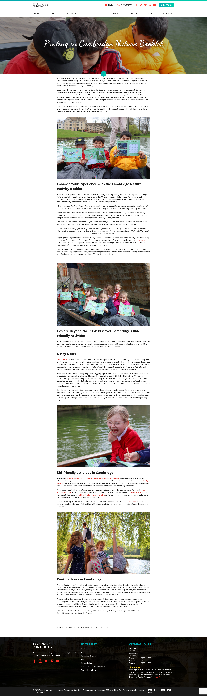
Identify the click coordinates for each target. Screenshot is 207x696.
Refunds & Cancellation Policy (93, 666)
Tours (37, 13)
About (115, 13)
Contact (133, 13)
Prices (53, 13)
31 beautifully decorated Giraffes (92, 495)
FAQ (82, 652)
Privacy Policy (86, 663)
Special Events (74, 13)
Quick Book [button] (166, 5)
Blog (150, 13)
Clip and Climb (130, 501)
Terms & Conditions (89, 670)
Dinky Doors (62, 359)
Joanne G (156, 677)
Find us (84, 659)
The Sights (96, 13)
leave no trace (142, 240)
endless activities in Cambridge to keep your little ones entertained (92, 478)
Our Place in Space (135, 492)
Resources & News (88, 656)
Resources (168, 13)
